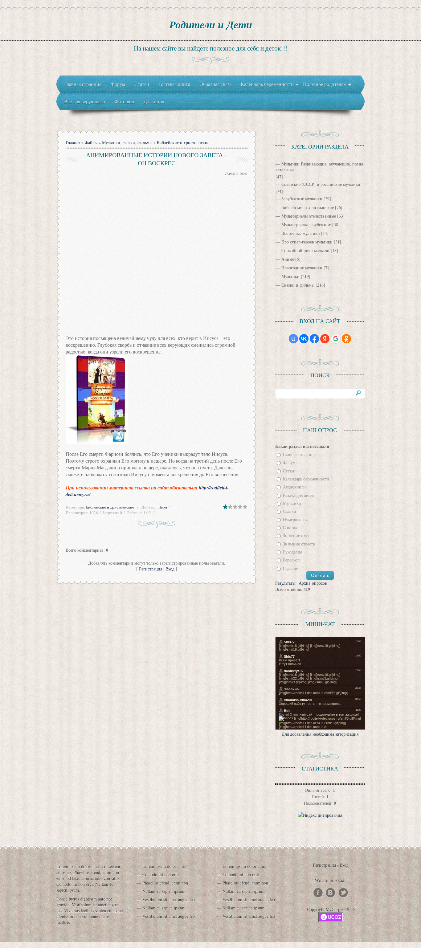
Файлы (91, 142)
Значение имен (297, 536)
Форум (289, 463)
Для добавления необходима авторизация (320, 734)
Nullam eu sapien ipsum (163, 891)
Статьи (289, 471)
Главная (73, 142)
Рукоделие (292, 552)
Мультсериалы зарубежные (306, 224)
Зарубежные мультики (301, 199)
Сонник (290, 527)
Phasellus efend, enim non (165, 883)
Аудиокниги (294, 487)
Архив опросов (313, 583)
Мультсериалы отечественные (308, 216)
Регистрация (150, 569)
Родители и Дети (210, 24)
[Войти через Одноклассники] (346, 338)
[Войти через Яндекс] (324, 338)
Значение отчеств (299, 544)
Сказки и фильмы (297, 285)
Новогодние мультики (301, 268)
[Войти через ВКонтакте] (304, 338)
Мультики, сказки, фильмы (127, 142)
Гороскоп (291, 560)
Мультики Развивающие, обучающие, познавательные (319, 167)
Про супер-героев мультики (307, 242)
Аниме (287, 259)
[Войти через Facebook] (314, 338)
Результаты (285, 583)
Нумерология (295, 519)
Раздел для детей (298, 495)
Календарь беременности (306, 479)
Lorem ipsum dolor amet (164, 866)
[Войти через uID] (293, 338)
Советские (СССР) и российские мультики (320, 184)
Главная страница (299, 454)
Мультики (290, 276)
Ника (162, 507)
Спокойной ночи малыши (305, 250)
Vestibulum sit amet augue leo (168, 899)
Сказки (289, 511)
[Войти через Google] (336, 339)
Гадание (290, 568)
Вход (170, 569)
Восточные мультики (300, 233)
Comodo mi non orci (160, 874)
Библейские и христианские (183, 142)
